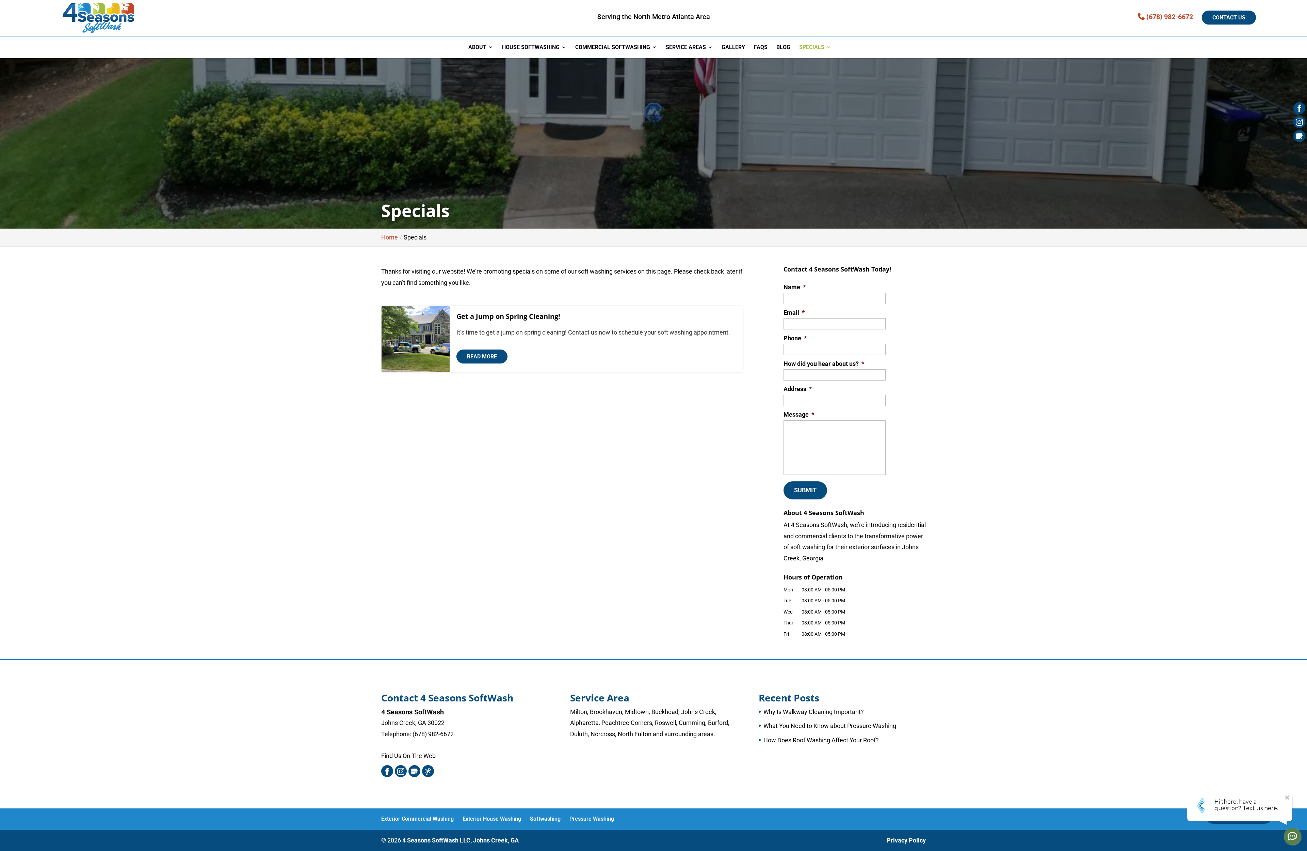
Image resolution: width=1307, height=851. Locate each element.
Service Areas (686, 47)
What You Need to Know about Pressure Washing (829, 725)
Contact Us (1228, 17)
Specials (811, 47)
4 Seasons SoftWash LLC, (460, 840)
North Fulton (634, 734)
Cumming (692, 722)
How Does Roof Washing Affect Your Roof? (821, 740)
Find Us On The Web (408, 755)
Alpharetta (584, 722)
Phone (795, 338)
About (477, 47)
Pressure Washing (591, 819)
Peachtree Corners (626, 722)
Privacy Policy (906, 840)
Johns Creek (698, 711)
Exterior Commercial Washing (417, 819)
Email (794, 312)
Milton (578, 711)
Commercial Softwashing (612, 47)
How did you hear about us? (824, 363)
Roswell (665, 722)
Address (798, 388)
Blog (783, 47)
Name (795, 287)
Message (799, 414)
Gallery (733, 47)
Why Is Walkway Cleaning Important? (813, 711)
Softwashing (545, 819)
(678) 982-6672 (1169, 17)
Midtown (637, 711)
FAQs (761, 47)
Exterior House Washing (492, 819)
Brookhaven (606, 711)
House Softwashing (531, 47)
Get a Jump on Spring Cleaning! (508, 316)
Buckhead (664, 711)
